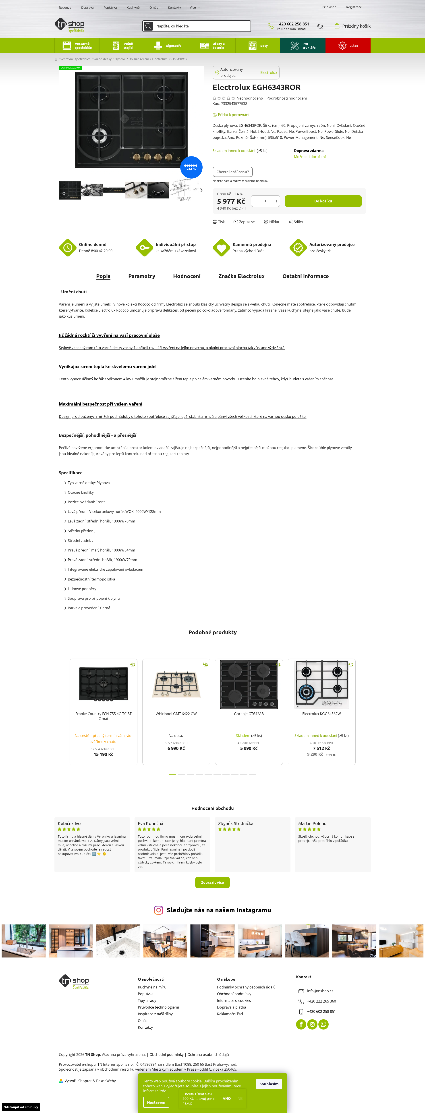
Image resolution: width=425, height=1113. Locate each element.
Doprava (87, 7)
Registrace (354, 7)
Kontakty (174, 7)
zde (163, 1090)
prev (62, 715)
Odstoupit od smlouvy (21, 1107)
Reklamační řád (230, 1013)
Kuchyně (133, 7)
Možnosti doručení (310, 153)
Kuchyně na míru (152, 987)
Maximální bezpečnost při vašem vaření (100, 404)
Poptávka (110, 7)
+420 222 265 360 (321, 1001)
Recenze (65, 7)
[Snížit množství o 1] (254, 201)
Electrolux (268, 72)
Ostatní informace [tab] (305, 276)
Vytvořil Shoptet (78, 1080)
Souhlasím (269, 1084)
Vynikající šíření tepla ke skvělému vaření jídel (108, 366)
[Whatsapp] (323, 1024)
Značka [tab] (241, 276)
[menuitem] (77, 45)
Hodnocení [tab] (187, 276)
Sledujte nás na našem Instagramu (219, 910)
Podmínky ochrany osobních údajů (246, 987)
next (362, 715)
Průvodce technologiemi (158, 1007)
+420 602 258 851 (293, 24)
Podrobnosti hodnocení (287, 98)
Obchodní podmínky (234, 993)
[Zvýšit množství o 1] (276, 201)
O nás (153, 7)
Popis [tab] (103, 276)
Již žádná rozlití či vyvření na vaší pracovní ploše (109, 335)
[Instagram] (312, 1024)
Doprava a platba (231, 1007)
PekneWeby (106, 1080)
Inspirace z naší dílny (155, 1013)
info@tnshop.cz (320, 990)
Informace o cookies (234, 1000)
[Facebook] (301, 1024)
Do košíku (323, 201)
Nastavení (156, 1102)
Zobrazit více (212, 882)
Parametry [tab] (141, 276)
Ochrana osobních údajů (208, 1054)
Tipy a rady (147, 1000)
